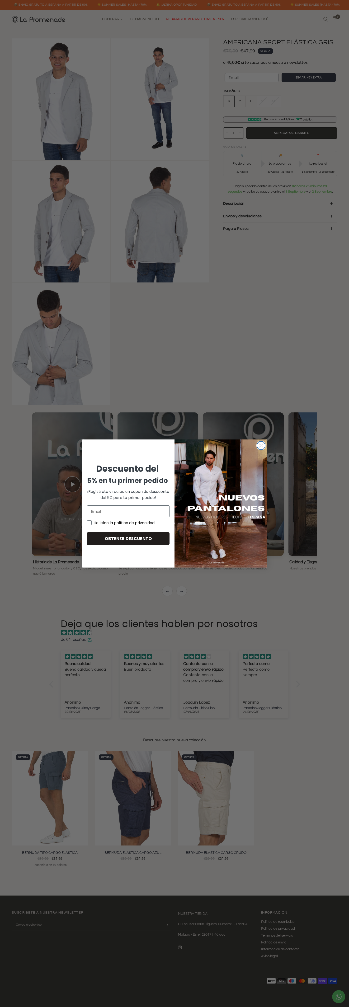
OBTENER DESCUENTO (128, 538)
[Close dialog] (261, 445)
